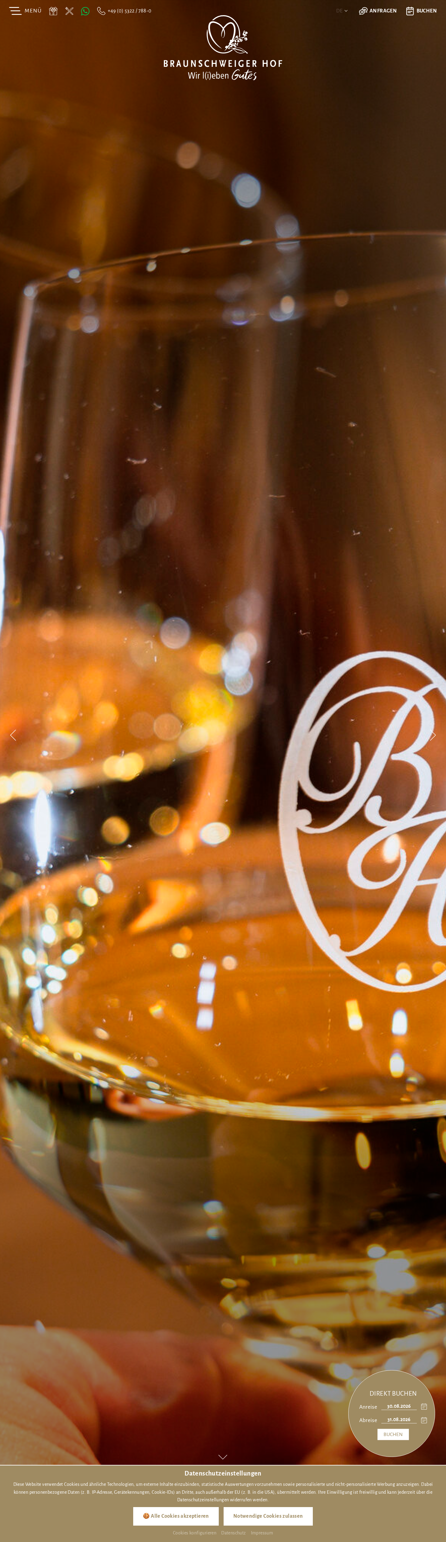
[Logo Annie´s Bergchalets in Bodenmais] (223, 47)
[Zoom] (223, 732)
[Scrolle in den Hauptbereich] (223, 1457)
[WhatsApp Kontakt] (85, 11)
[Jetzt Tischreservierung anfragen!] (69, 11)
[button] (13, 736)
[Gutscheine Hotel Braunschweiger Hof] (53, 11)
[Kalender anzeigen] (422, 1407)
